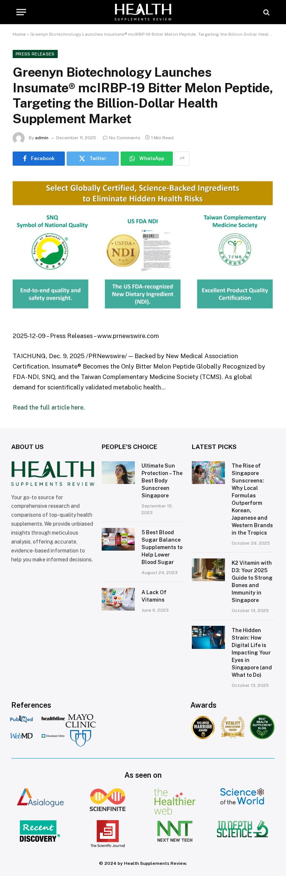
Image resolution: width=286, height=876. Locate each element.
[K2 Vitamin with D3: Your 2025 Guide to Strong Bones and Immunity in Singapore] (208, 570)
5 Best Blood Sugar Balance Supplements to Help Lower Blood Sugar (162, 547)
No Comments (124, 137)
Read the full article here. (49, 407)
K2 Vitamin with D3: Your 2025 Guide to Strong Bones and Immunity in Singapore (252, 581)
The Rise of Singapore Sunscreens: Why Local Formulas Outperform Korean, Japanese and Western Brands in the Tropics (252, 499)
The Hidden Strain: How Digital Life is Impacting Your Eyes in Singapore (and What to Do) (252, 652)
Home (19, 34)
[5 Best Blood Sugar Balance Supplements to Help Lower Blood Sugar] (118, 539)
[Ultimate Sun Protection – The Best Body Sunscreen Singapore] (118, 472)
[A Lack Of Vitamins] (118, 599)
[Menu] (21, 12)
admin (41, 137)
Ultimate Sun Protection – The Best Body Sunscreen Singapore (162, 480)
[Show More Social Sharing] (182, 159)
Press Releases (35, 54)
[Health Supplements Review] (143, 12)
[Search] (266, 12)
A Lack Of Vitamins (154, 596)
